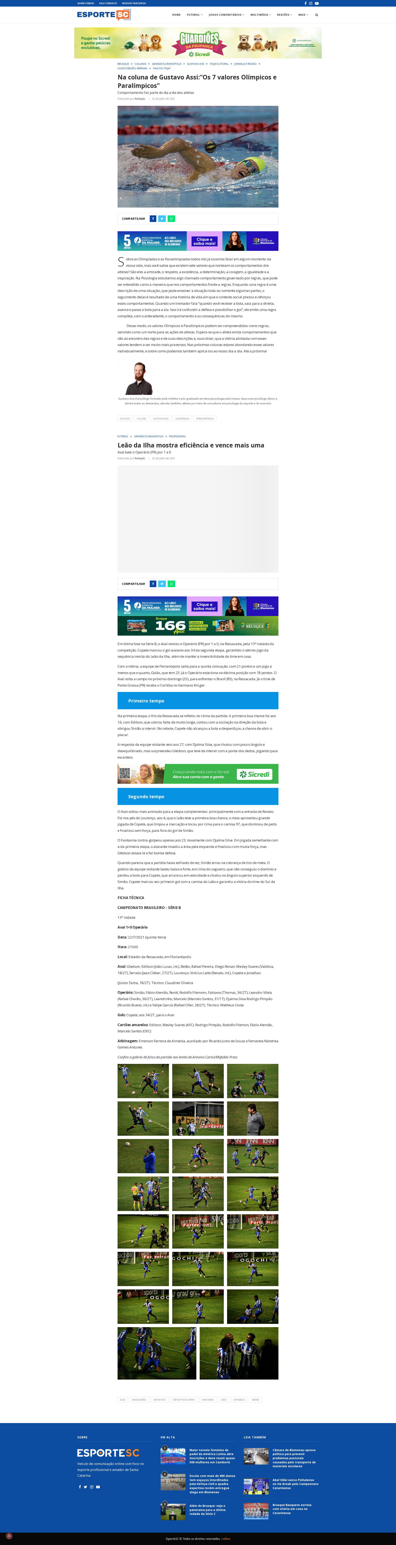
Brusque (123, 64)
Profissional (177, 436)
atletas (125, 418)
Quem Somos (85, 3)
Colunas (140, 64)
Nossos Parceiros (134, 3)
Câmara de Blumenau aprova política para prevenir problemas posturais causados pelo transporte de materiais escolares (294, 1458)
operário (239, 1399)
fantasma (208, 1399)
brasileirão (139, 1399)
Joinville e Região (245, 64)
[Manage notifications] (9, 1536)
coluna (141, 418)
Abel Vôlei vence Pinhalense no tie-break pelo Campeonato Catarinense (295, 1484)
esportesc (159, 1399)
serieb (255, 1399)
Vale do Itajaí (161, 68)
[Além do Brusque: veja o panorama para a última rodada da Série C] (173, 1512)
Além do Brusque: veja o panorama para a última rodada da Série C (208, 1510)
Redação (140, 98)
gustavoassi (161, 418)
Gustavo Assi (195, 64)
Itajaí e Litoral (219, 64)
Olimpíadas (182, 418)
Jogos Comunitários (225, 15)
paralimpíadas (205, 418)
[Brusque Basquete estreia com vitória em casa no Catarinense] (256, 1511)
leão (223, 1399)
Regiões (283, 15)
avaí (122, 1399)
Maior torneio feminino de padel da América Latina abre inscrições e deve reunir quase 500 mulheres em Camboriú (212, 1456)
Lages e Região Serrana (132, 68)
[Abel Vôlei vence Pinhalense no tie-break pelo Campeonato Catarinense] (256, 1486)
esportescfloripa (184, 1399)
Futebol (193, 15)
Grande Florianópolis (166, 64)
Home (176, 15)
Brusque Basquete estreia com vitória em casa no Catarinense (292, 1509)
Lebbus (225, 1539)
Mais (301, 15)
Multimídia (259, 15)
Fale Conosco (108, 3)
